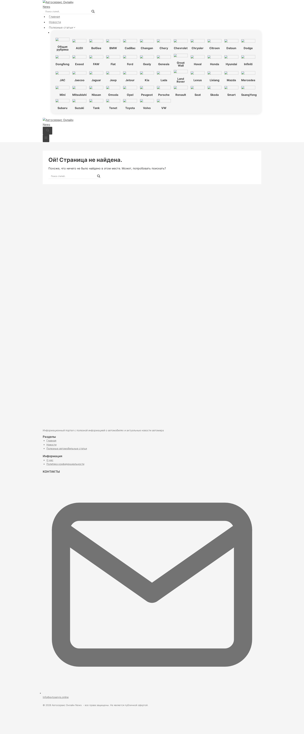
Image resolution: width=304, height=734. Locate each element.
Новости (55, 22)
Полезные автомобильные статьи (66, 448)
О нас (49, 460)
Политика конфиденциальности (65, 463)
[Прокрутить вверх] (295, 727)
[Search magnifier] (93, 11)
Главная (54, 16)
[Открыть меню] (46, 138)
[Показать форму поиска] (47, 130)
